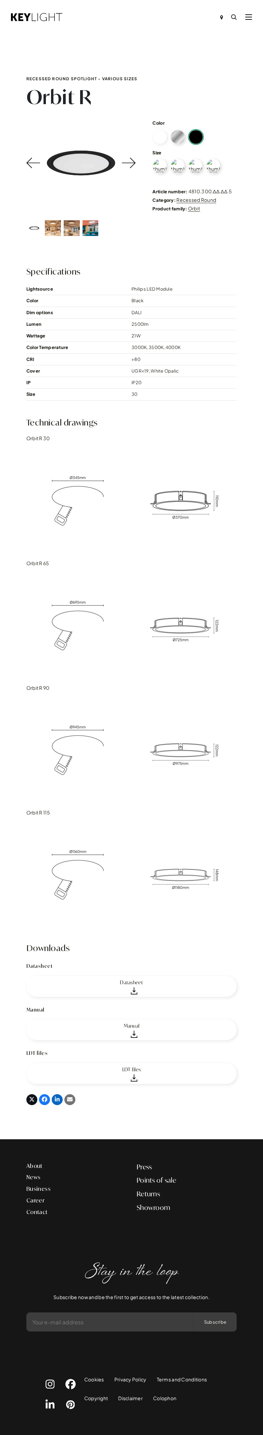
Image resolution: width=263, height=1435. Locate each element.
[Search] (234, 17)
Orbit (194, 208)
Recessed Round (196, 200)
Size (156, 152)
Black (196, 137)
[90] (195, 166)
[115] (213, 166)
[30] (160, 166)
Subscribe (215, 1322)
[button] (248, 17)
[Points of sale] (221, 17)
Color (158, 123)
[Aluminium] (178, 137)
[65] (178, 166)
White (160, 137)
